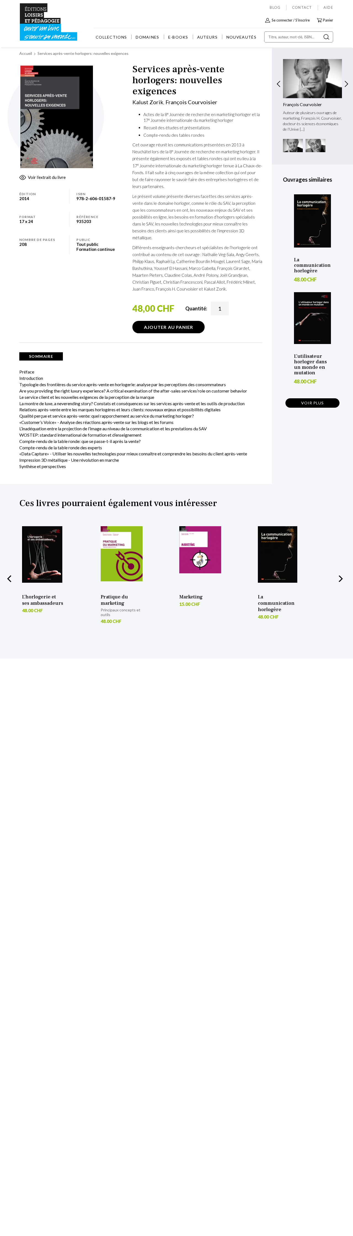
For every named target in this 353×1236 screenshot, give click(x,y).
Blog (275, 7)
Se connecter (282, 20)
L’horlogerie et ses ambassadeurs (42, 600)
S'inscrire (302, 20)
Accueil (25, 53)
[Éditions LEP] (40, 22)
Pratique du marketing (114, 600)
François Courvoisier (191, 102)
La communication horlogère (312, 265)
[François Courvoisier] (312, 78)
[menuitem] (111, 37)
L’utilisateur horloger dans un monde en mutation (310, 364)
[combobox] (298, 36)
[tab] (41, 356)
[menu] (176, 37)
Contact (302, 7)
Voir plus (312, 403)
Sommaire (41, 356)
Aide (328, 7)
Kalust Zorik (147, 102)
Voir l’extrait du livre (47, 177)
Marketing (191, 597)
